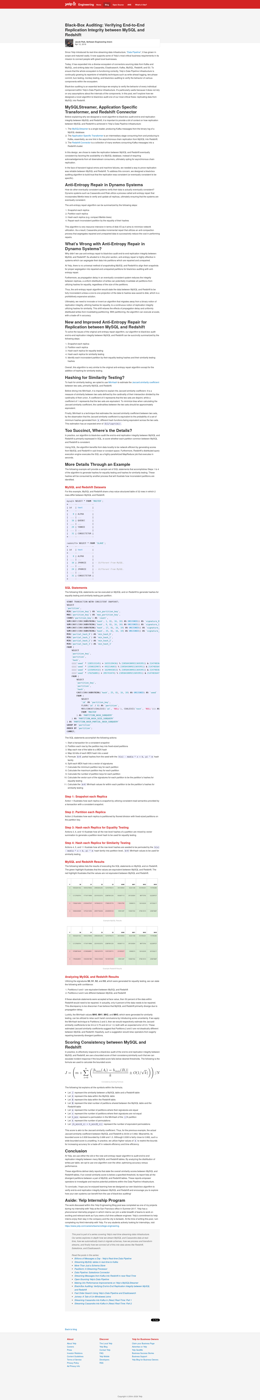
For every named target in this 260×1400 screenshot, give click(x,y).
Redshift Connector (81, 142)
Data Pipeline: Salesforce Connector (92, 1272)
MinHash (112, 382)
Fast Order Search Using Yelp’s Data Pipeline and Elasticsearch (105, 1293)
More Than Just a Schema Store (89, 1265)
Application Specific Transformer (87, 135)
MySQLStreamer (80, 128)
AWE (129, 4)
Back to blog (71, 1329)
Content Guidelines (75, 1356)
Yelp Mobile (104, 1356)
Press (69, 1350)
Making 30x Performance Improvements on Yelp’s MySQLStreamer (106, 1282)
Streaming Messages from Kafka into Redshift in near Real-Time (105, 1275)
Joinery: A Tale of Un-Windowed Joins (92, 1296)
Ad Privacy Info (73, 1366)
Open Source (118, 4)
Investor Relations (74, 1353)
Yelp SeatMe (137, 1350)
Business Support (139, 1356)
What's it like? (141, 4)
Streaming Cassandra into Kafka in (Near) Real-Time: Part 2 (103, 1303)
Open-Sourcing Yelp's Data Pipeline (91, 1279)
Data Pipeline (133, 52)
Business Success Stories (143, 1353)
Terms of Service (74, 1359)
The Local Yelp (106, 1343)
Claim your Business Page (143, 1343)
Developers (104, 1359)
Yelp (70, 4)
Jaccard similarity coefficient (145, 382)
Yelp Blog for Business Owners (145, 1359)
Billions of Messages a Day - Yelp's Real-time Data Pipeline (102, 1258)
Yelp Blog (104, 1346)
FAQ (101, 1353)
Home (98, 4)
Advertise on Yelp (139, 1346)
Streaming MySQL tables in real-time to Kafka (96, 1262)
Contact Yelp (105, 1350)
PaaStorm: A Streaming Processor (90, 1268)
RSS (101, 1362)
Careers (70, 1346)
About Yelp (71, 1343)
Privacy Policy (73, 1362)
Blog (107, 4)
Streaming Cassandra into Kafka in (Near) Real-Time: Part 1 (103, 1300)
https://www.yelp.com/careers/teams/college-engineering (92, 1225)
